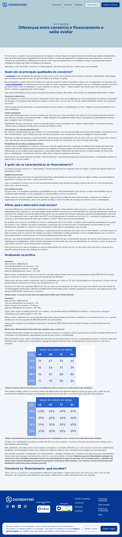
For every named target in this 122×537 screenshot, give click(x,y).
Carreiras (78, 5)
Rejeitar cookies (91, 529)
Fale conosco (92, 5)
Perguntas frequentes (102, 500)
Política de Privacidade (103, 510)
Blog (100, 515)
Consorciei (56, 5)
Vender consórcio (110, 5)
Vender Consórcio (82, 499)
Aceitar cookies (109, 529)
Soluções (68, 5)
